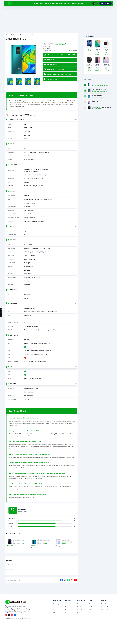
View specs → (11, 548)
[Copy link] (75, 580)
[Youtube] (6, 615)
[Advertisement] (52, 19)
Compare (72, 50)
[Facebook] (14, 615)
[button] (6, 3)
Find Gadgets (105, 3)
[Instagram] (12, 615)
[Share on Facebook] (61, 580)
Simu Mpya (51, 50)
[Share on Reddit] (72, 580)
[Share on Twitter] (65, 580)
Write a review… (12, 564)
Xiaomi (21, 534)
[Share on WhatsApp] (68, 580)
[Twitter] (9, 615)
